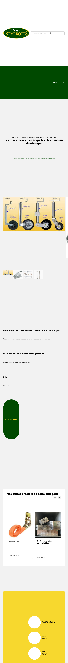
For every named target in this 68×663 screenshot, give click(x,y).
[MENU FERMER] (64, 83)
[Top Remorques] (16, 33)
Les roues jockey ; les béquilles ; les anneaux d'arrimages (40, 158)
